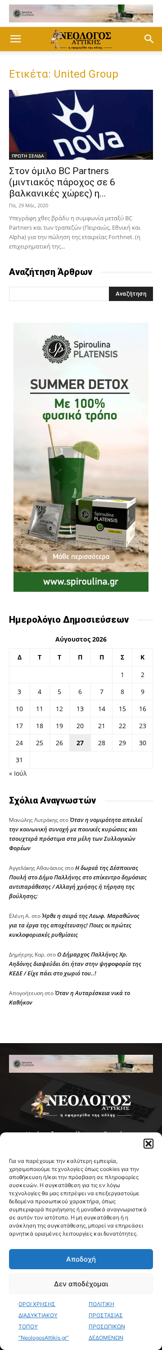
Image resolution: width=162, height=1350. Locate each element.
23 (142, 725)
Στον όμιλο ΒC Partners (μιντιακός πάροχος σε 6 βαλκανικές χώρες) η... (62, 182)
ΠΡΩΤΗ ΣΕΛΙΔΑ (28, 156)
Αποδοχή (81, 1259)
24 (19, 742)
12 (59, 708)
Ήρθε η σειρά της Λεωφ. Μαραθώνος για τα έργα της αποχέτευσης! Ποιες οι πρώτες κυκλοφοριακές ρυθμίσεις (74, 925)
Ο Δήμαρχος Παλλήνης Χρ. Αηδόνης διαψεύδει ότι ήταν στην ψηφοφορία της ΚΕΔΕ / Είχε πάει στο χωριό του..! (75, 963)
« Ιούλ (18, 773)
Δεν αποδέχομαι (81, 1284)
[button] (148, 1143)
